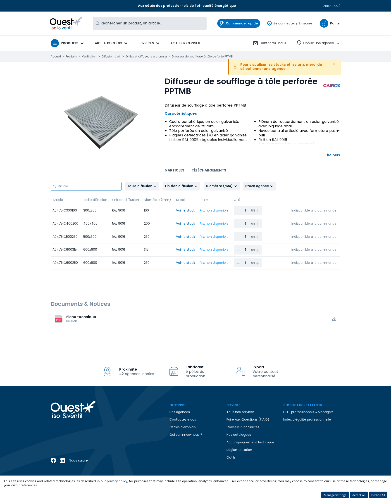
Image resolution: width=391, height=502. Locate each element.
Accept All (358, 495)
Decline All (378, 495)
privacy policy (117, 481)
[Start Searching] (97, 23)
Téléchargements (209, 170)
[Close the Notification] (334, 63)
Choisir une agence (318, 43)
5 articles (174, 170)
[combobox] (150, 23)
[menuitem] (186, 43)
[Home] (66, 23)
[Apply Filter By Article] (54, 186)
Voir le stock (185, 210)
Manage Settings (335, 495)
